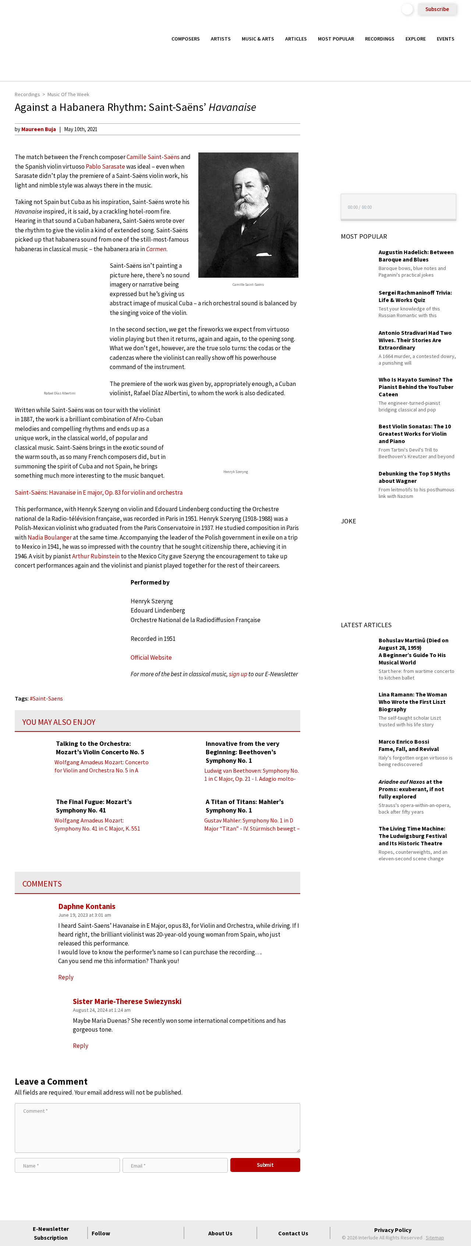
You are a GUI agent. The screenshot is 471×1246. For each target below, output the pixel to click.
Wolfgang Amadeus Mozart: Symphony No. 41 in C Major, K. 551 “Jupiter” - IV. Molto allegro (97, 828)
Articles (296, 38)
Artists (221, 38)
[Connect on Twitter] (134, 1233)
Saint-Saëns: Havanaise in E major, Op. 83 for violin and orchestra (99, 492)
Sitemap (435, 1237)
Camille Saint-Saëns (153, 157)
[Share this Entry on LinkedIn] (314, 176)
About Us (220, 1233)
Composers (185, 38)
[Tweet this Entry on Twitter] (314, 164)
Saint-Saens (48, 698)
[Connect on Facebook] (121, 1233)
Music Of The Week (68, 94)
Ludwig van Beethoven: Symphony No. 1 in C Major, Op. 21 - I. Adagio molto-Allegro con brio (251, 778)
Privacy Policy (392, 1229)
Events (445, 38)
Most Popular (336, 38)
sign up (238, 674)
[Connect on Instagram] (147, 1233)
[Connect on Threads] (174, 1233)
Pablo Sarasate (105, 166)
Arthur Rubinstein (96, 556)
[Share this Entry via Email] (314, 129)
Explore (416, 38)
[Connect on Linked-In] (161, 1233)
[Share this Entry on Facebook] (314, 153)
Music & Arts (258, 38)
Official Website (151, 657)
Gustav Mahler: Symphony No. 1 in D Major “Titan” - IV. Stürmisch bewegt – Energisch (252, 828)
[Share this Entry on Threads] (314, 188)
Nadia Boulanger (50, 537)
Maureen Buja (38, 129)
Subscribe (437, 9)
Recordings (379, 38)
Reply (66, 977)
